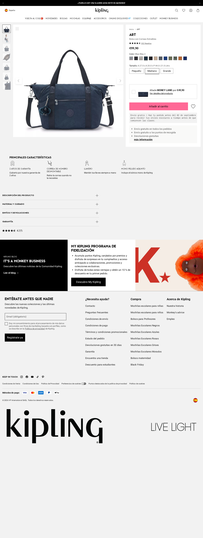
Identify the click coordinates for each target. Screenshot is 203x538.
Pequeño (136, 71)
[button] (131, 58)
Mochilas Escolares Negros (145, 325)
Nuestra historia (175, 306)
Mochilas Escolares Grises (145, 345)
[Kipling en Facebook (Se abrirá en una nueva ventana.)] (26, 376)
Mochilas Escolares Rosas (145, 338)
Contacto (90, 306)
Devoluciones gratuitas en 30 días (103, 345)
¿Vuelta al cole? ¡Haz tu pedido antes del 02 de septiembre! (101, 3)
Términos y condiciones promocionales (106, 332)
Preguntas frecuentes (96, 312)
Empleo (171, 319)
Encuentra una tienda (96, 358)
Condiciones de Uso (31, 384)
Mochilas (75, 18)
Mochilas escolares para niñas (147, 306)
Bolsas (63, 18)
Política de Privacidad (50, 384)
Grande (167, 71)
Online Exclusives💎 (120, 18)
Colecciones (140, 18)
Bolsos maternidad (141, 358)
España (12, 10)
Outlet (153, 18)
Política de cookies (137, 384)
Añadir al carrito (158, 106)
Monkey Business (169, 18)
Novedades (52, 18)
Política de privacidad (35, 328)
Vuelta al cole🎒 (34, 18)
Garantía (90, 351)
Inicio (131, 29)
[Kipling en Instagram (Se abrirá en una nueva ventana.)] (21, 376)
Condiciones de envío (96, 319)
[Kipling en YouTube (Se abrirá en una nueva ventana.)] (32, 376)
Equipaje (86, 18)
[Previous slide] (3, 3)
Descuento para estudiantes (100, 364)
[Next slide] (200, 3)
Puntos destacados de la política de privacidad (108, 384)
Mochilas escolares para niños (147, 312)
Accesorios (100, 18)
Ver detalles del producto (161, 93)
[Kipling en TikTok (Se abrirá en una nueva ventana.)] (37, 376)
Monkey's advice (175, 312)
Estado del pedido (94, 338)
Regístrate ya (15, 337)
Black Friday (137, 364)
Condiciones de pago (96, 325)
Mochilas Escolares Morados (146, 351)
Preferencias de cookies (71, 384)
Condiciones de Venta (11, 384)
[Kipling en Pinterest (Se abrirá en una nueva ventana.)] (42, 376)
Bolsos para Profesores (143, 319)
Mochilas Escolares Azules (145, 332)
